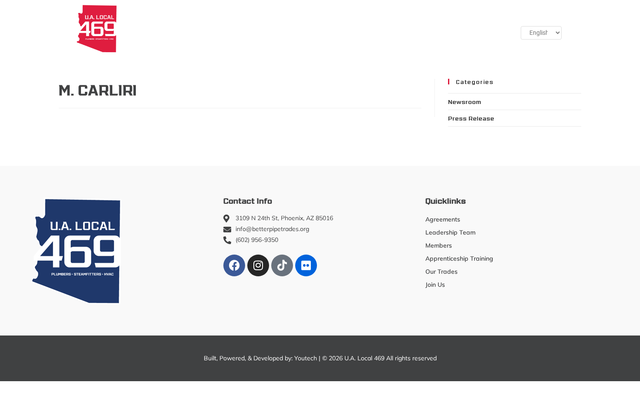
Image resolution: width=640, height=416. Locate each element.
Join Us (440, 28)
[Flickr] (306, 265)
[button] (481, 28)
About (141, 28)
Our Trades (341, 28)
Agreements (442, 219)
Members (190, 28)
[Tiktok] (282, 265)
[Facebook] (234, 265)
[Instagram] (258, 265)
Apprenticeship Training (268, 28)
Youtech (305, 358)
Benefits (398, 28)
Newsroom (464, 101)
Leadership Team (450, 232)
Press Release (471, 117)
